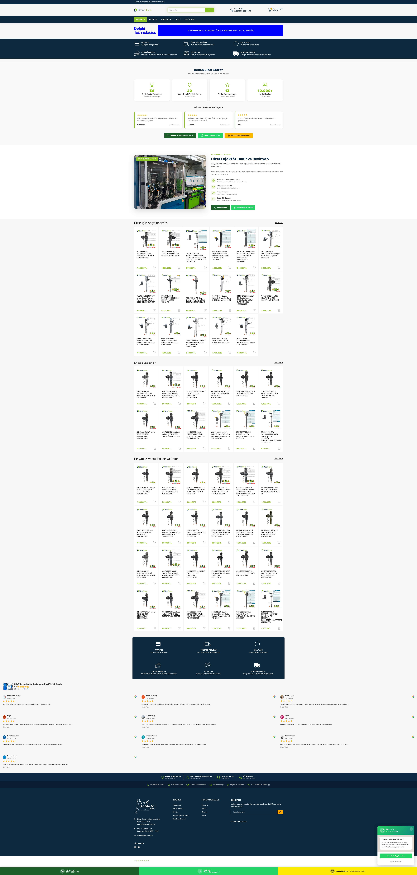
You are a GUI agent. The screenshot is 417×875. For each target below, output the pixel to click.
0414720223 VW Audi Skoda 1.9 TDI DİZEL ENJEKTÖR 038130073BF (145, 533)
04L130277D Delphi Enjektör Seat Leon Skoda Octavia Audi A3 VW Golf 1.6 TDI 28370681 (220, 256)
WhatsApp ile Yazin (212, 135)
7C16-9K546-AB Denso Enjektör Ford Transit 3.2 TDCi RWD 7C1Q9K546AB (195, 300)
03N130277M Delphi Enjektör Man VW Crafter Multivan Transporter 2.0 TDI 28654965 (220, 435)
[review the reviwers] (135, 697)
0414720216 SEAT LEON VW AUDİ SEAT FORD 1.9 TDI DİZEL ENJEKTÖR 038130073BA (221, 533)
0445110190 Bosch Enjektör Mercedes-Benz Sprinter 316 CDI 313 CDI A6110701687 (196, 344)
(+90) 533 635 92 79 (242, 11)
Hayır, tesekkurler (395, 861)
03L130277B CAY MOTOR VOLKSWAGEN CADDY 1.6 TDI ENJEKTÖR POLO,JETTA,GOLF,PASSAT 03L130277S (196, 258)
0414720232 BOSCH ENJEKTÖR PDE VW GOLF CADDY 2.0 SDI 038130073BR (170, 491)
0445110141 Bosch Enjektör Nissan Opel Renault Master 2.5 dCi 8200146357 (169, 342)
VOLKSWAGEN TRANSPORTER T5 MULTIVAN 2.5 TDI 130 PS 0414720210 (145, 255)
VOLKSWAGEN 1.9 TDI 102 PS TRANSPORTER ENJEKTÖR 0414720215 (170, 254)
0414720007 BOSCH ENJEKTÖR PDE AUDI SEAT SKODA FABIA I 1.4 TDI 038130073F (195, 435)
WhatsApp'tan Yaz (397, 856)
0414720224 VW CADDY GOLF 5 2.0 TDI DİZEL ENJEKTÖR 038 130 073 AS (270, 491)
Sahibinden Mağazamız (240, 135)
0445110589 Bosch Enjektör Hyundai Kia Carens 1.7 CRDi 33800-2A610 (221, 342)
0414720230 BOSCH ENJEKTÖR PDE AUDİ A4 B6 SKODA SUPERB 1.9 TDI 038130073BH (221, 491)
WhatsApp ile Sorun (245, 208)
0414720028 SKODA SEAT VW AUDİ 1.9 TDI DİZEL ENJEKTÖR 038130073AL (269, 394)
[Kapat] (411, 829)
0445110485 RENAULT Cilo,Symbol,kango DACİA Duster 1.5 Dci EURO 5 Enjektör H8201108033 (245, 300)
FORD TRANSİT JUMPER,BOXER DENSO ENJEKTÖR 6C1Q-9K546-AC (170, 299)
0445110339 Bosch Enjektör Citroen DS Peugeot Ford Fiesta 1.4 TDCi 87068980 (146, 342)
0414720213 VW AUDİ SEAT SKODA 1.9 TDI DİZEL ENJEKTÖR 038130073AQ (269, 533)
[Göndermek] (280, 812)
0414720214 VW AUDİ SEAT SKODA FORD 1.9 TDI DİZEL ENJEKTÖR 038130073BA (244, 533)
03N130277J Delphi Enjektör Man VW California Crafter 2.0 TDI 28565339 (245, 435)
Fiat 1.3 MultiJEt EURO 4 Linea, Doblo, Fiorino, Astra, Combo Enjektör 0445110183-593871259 (146, 299)
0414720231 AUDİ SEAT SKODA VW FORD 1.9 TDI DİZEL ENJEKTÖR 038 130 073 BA (196, 491)
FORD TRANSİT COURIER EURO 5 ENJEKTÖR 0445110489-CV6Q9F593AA (246, 342)
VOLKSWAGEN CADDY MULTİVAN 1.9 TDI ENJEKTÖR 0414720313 (270, 298)
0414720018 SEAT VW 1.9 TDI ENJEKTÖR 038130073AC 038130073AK (146, 435)
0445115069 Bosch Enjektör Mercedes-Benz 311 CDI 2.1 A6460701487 (221, 298)
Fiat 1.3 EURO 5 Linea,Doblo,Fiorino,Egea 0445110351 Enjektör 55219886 (270, 255)
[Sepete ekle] (154, 268)
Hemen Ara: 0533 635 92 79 (182, 135)
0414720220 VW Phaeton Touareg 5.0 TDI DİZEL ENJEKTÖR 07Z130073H (196, 533)
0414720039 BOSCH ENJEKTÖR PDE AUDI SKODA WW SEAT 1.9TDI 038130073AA (170, 394)
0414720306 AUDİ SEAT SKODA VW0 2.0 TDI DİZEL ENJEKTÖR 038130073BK (146, 491)
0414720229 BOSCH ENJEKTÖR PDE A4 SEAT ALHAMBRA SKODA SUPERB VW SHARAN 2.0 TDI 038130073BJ (245, 492)
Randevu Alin (222, 208)
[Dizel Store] (142, 10)
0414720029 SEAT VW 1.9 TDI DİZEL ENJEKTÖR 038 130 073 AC (245, 393)
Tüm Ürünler (279, 223)
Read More (145, 707)
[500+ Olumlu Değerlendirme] (199, 777)
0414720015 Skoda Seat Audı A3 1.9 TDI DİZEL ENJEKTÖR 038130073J (171, 434)
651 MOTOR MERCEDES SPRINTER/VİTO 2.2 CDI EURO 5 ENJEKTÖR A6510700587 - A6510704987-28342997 (246, 257)
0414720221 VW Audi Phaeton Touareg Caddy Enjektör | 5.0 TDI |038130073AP (171, 533)
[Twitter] (139, 847)
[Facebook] (135, 847)
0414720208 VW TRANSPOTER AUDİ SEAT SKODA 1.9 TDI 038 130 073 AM (146, 394)
